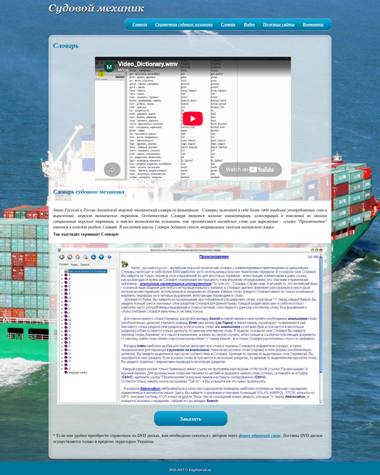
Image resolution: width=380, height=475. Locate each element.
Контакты (313, 24)
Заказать (191, 418)
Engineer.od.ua (200, 469)
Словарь (228, 24)
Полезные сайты (278, 24)
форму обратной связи (260, 435)
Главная (139, 24)
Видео (249, 24)
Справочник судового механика (184, 24)
